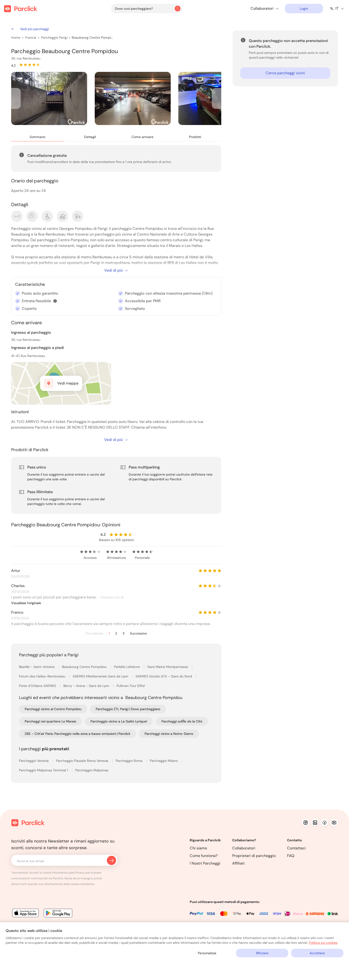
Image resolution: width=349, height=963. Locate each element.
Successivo (138, 633)
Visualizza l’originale (26, 603)
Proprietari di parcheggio (254, 855)
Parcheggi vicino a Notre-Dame (169, 734)
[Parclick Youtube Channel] (334, 822)
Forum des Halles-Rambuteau (42, 676)
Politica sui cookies (323, 942)
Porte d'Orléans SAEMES (38, 686)
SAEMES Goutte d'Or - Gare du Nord (164, 676)
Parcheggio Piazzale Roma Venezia (82, 761)
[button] (55, 301)
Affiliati (238, 863)
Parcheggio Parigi (54, 37)
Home (15, 37)
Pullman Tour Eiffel (131, 686)
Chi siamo (198, 848)
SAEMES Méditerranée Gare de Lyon (101, 676)
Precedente (94, 633)
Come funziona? (203, 855)
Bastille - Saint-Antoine (37, 667)
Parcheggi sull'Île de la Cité (181, 721)
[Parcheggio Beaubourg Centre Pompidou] (49, 98)
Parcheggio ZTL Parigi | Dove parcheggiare (128, 709)
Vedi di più (113, 270)
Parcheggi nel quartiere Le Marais (50, 721)
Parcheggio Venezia (34, 761)
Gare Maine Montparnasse (168, 667)
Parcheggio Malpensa (91, 770)
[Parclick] (20, 8)
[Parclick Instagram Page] (305, 822)
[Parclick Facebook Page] (324, 822)
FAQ (290, 855)
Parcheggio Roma (129, 761)
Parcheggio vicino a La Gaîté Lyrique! (118, 721)
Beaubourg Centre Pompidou (92, 37)
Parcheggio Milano (164, 761)
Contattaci (296, 848)
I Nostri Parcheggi (205, 863)
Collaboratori (243, 848)
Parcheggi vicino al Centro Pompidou (53, 709)
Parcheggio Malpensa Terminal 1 (44, 770)
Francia (30, 37)
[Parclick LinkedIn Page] (315, 822)
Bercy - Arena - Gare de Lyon (86, 686)
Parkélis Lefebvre (127, 667)
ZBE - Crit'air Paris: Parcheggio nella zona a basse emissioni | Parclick (77, 734)
